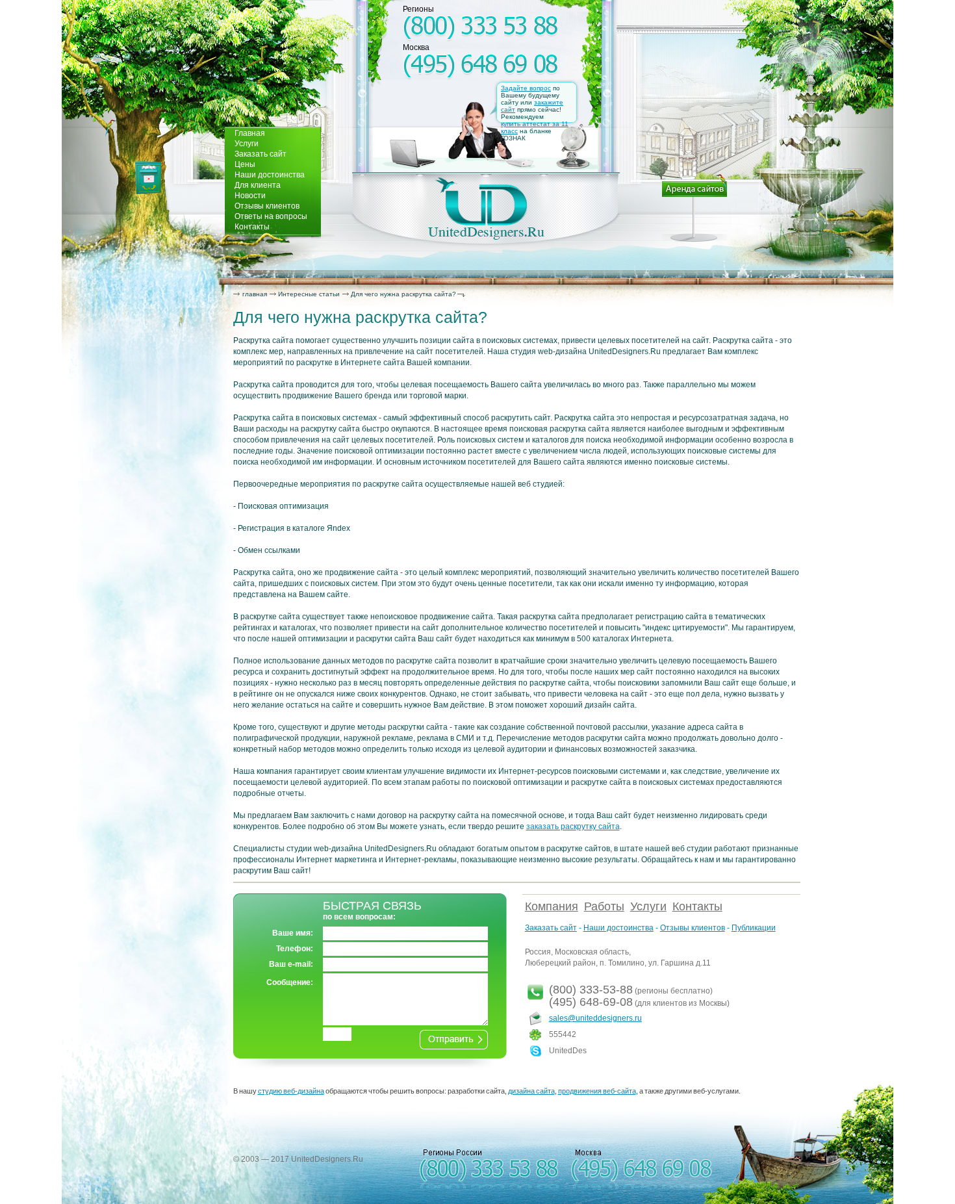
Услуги (247, 143)
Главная (250, 133)
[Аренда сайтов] (694, 208)
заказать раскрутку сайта (573, 826)
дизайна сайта (531, 1091)
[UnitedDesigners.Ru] (486, 208)
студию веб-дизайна (291, 1091)
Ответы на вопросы (271, 216)
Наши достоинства (270, 174)
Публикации (754, 927)
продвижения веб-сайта (597, 1091)
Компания (551, 906)
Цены (245, 164)
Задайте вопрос (526, 88)
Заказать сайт (260, 154)
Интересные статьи (309, 294)
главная (254, 294)
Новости (250, 195)
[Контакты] (148, 177)
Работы (604, 906)
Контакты (252, 226)
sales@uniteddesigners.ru (595, 1018)
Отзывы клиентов (267, 206)
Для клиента (258, 185)
